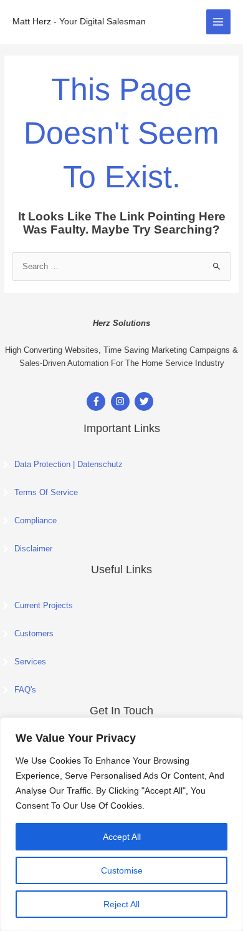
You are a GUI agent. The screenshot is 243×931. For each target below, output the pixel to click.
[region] (121, 824)
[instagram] (122, 401)
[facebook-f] (97, 401)
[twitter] (145, 401)
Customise (122, 870)
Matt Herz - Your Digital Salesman (79, 21)
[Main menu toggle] (218, 21)
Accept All (122, 837)
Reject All (121, 904)
